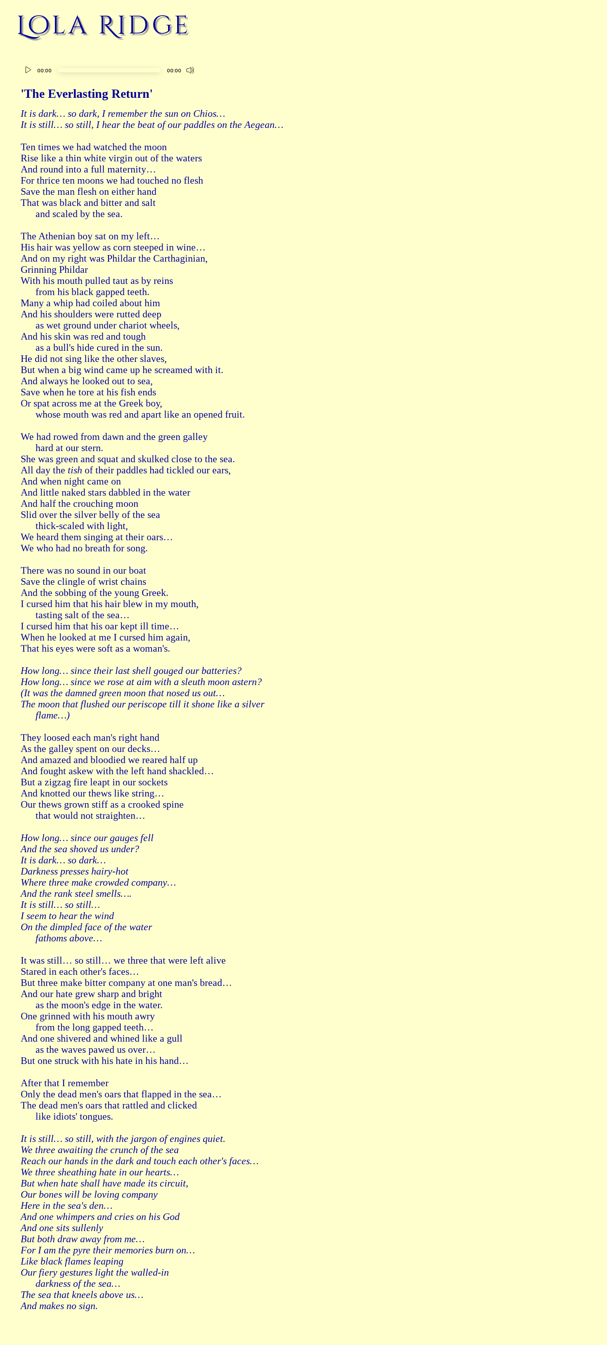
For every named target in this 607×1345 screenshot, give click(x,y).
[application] (109, 71)
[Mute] (190, 70)
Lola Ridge (104, 25)
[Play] (28, 70)
